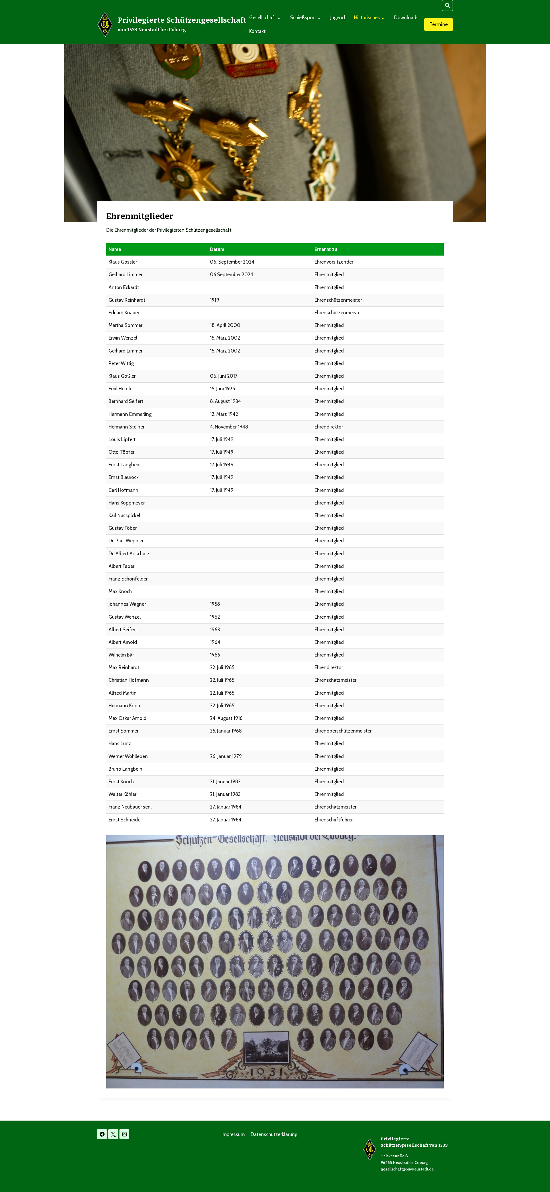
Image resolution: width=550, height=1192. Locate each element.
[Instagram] (124, 1134)
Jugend (337, 17)
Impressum (233, 1134)
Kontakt (257, 31)
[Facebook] (102, 1134)
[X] (113, 1134)
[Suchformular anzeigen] (447, 5)
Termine (438, 24)
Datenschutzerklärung (274, 1134)
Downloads (406, 17)
